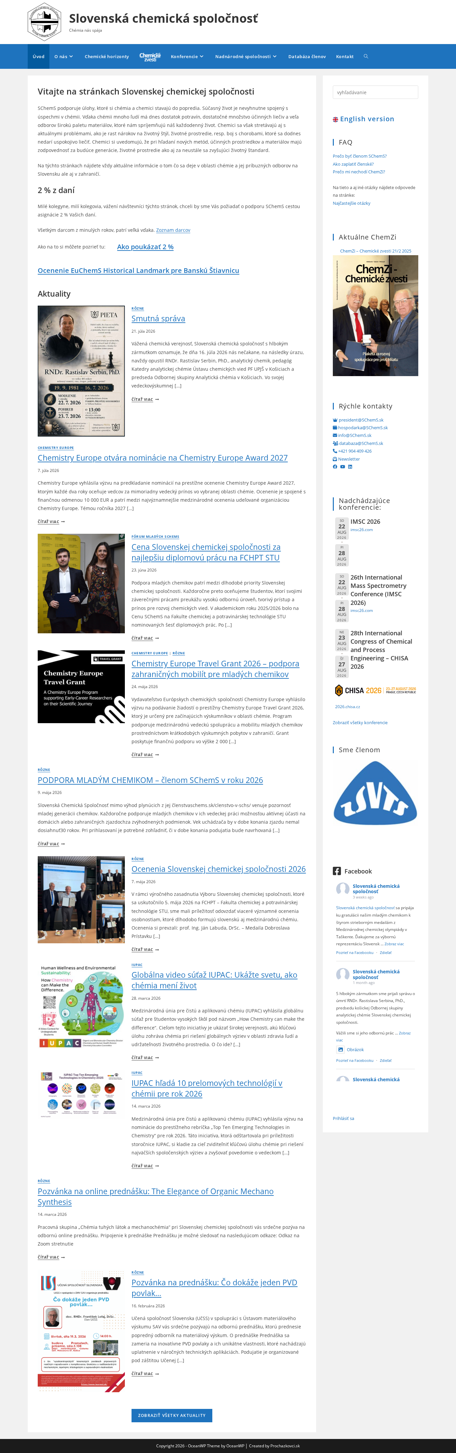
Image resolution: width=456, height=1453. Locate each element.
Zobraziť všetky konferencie (360, 722)
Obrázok (355, 1049)
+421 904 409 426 (354, 451)
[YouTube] (342, 467)
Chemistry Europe (56, 448)
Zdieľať (386, 952)
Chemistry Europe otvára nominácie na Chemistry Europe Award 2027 (163, 457)
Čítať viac (145, 399)
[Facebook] (335, 467)
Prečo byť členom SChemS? (360, 156)
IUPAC (137, 965)
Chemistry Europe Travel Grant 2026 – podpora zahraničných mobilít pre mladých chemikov (215, 668)
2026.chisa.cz (347, 706)
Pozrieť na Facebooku (355, 952)
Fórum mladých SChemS (155, 536)
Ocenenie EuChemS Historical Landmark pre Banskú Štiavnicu (138, 270)
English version (366, 118)
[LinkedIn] (350, 467)
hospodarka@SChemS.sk (362, 428)
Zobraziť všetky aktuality (172, 1415)
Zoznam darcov (173, 230)
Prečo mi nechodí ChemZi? (359, 172)
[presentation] (81, 371)
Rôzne (138, 308)
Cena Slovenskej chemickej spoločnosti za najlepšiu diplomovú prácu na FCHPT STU (206, 552)
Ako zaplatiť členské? (353, 164)
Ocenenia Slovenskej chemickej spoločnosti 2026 (219, 868)
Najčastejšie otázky (352, 203)
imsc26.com (362, 529)
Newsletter (348, 459)
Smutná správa (158, 318)
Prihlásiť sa (343, 1118)
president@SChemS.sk (361, 420)
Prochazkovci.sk (285, 1446)
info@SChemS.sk (354, 435)
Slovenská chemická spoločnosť (163, 18)
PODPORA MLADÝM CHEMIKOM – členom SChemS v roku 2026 (150, 780)
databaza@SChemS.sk (360, 443)
